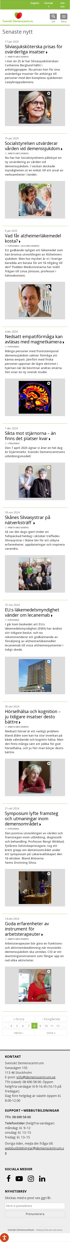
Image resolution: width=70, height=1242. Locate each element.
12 (57, 1026)
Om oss (62, 4)
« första (18, 1019)
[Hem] (17, 17)
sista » (51, 1033)
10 (46, 1026)
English (35, 3)
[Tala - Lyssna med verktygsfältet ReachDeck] (4, 1237)
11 (52, 1026)
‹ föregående (51, 1019)
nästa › (18, 1033)
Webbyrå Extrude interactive (49, 1230)
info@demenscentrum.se (36, 1077)
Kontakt (48, 4)
